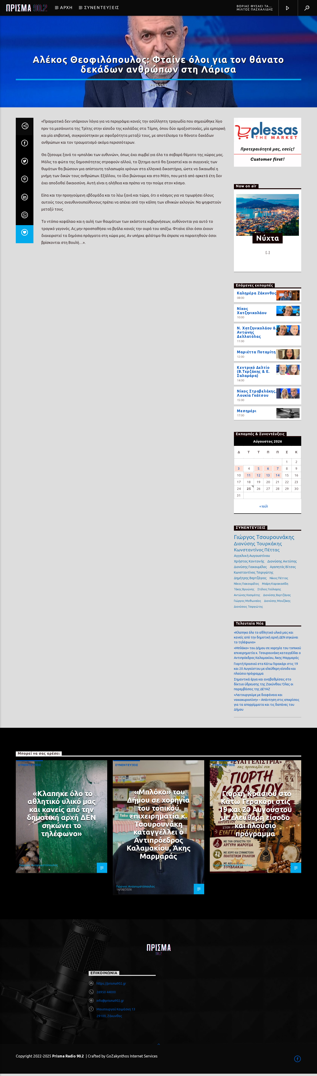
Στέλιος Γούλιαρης (269, 589)
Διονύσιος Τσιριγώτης (248, 606)
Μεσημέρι (246, 411)
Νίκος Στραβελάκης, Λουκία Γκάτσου (256, 393)
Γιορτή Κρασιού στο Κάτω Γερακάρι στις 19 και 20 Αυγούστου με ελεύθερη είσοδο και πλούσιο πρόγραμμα (266, 668)
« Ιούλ (263, 506)
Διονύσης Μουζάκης (277, 600)
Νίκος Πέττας (279, 578)
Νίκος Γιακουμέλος (246, 583)
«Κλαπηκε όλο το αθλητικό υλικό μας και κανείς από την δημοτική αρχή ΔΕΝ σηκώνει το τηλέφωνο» (266, 637)
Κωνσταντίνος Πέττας (256, 549)
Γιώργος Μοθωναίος (247, 600)
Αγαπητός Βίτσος (283, 567)
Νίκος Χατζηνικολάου (251, 311)
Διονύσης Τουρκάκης (258, 543)
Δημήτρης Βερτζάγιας (250, 578)
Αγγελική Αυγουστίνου (252, 556)
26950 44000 (106, 992)
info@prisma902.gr (110, 1001)
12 (258, 475)
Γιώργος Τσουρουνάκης (264, 537)
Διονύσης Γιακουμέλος (250, 567)
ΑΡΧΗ (66, 7)
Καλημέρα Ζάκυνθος (257, 293)
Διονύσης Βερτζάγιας (277, 595)
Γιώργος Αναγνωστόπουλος (38, 865)
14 (277, 475)
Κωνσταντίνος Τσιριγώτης (253, 572)
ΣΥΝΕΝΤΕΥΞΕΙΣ (101, 7)
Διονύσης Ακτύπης (282, 561)
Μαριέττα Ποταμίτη (256, 352)
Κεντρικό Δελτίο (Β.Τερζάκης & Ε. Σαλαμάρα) (253, 371)
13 (268, 475)
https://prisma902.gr (111, 983)
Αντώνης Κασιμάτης (247, 595)
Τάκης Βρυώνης (244, 589)
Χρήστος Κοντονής (249, 561)
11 (249, 475)
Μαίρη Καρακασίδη (275, 583)
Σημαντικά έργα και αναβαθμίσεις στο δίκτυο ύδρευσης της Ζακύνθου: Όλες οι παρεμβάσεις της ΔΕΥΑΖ (263, 684)
